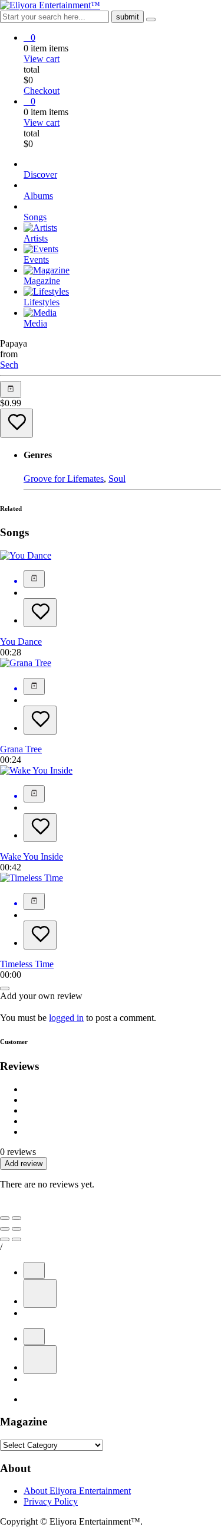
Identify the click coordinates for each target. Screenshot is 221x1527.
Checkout (42, 91)
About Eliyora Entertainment (77, 1491)
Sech (9, 365)
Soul (117, 479)
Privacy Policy (51, 1501)
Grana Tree (21, 749)
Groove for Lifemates (64, 479)
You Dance (21, 642)
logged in (66, 1018)
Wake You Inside (31, 856)
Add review (23, 1163)
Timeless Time (27, 964)
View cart (42, 59)
